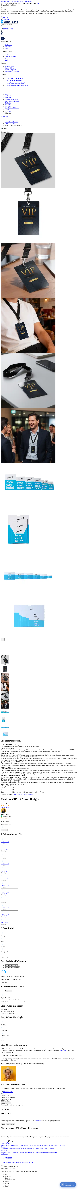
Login (6, 48)
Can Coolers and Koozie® (13, 101)
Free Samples (30, 1148)
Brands (7, 94)
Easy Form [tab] (8, 991)
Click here (63, 1050)
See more (4, 830)
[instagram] (7, 91)
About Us (7, 54)
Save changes (10, 1124)
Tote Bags (8, 104)
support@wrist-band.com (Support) (17, 85)
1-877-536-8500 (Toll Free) (14, 78)
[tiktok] (11, 91)
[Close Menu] (3, 40)
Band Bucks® (50, 1152)
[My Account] (1, 31)
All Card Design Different (12, 967)
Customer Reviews (10, 56)
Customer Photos (18, 1152)
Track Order (12, 1148)
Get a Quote (4, 116)
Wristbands (8, 97)
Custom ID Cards (10, 123)
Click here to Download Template (22, 794)
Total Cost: (6, 1099)
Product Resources (28, 1152)
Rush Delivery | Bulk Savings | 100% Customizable (16, 1)
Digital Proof (5, 998)
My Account (8, 45)
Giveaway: (8, 1097)
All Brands (8, 96)
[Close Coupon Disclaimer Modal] (1, 7)
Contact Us (47, 1145)
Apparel (7, 109)
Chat (4, 1094)
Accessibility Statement (58, 1145)
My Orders (8, 46)
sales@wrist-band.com (10, 1162)
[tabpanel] (39, 995)
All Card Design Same (11, 965)
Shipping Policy (24, 1145)
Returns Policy (39, 1148)
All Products (8, 111)
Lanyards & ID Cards (11, 99)
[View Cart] (2, 33)
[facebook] (3, 91)
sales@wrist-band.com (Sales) (15, 83)
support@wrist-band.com (25, 1162)
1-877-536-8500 (8, 1092)
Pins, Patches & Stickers (12, 108)
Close (3, 1124)
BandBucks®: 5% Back (12, 71)
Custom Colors (9, 68)
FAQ (6, 58)
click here (38, 1121)
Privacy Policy (14, 1145)
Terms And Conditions (36, 1145)
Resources (4, 1150)
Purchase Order (21, 1148)
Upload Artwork (9, 66)
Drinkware (8, 103)
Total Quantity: (6, 1096)
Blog (6, 60)
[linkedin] (9, 1142)
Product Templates (10, 70)
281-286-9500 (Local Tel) (14, 81)
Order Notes (4, 1002)
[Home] (5, 120)
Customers (4, 1147)
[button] (39, 35)
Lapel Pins (8, 106)
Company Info (5, 1143)
